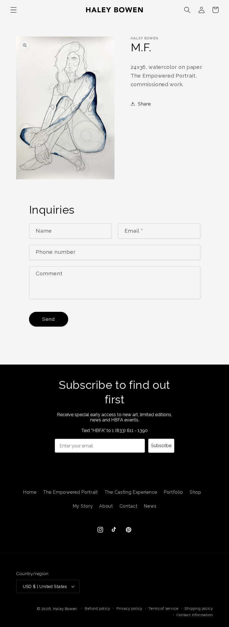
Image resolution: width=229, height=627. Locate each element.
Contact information (194, 615)
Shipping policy (199, 608)
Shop (195, 492)
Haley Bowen (65, 609)
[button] (13, 10)
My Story (83, 506)
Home (30, 492)
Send (48, 319)
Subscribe (161, 445)
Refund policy (97, 608)
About (106, 506)
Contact (129, 506)
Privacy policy (129, 608)
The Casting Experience (130, 492)
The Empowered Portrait (70, 492)
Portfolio (173, 492)
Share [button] (144, 104)
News (150, 506)
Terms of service (163, 608)
